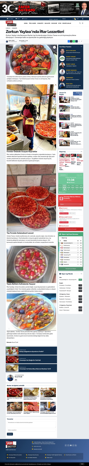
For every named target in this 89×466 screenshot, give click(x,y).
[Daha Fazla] (76, 41)
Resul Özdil (18, 377)
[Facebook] (66, 445)
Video (18, 18)
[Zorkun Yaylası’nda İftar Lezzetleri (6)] (31, 117)
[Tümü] (81, 46)
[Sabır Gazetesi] (11, 23)
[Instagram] (68, 445)
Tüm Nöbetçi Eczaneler (71, 229)
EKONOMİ (54, 23)
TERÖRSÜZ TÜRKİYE (71, 66)
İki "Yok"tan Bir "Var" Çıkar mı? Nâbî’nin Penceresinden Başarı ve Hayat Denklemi (74, 72)
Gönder (10, 434)
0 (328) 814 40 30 (64, 222)
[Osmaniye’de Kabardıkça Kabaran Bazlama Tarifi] (31, 392)
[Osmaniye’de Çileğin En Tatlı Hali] (14, 392)
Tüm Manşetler (12, 457)
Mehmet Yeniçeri (71, 56)
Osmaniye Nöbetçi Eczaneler (15, 454)
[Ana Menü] (82, 23)
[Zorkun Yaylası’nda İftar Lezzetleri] (31, 60)
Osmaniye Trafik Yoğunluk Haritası (54, 454)
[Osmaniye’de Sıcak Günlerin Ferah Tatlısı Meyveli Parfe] (14, 406)
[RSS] (76, 445)
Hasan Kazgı (69, 77)
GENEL (26, 23)
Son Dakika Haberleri (32, 457)
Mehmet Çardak (70, 64)
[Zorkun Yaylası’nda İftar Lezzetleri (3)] (31, 312)
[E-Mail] (16, 380)
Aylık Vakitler (63, 192)
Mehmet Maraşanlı (71, 70)
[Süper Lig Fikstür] (81, 273)
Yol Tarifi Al (73, 213)
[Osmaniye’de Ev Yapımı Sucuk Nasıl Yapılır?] (31, 406)
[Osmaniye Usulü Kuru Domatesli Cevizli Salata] (48, 392)
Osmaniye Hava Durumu (33, 454)
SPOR (59, 23)
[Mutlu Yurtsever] (62, 51)
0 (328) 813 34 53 (64, 213)
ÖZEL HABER (32, 23)
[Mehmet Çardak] (62, 65)
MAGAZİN (47, 23)
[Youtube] (71, 445)
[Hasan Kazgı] (62, 78)
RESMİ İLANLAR (66, 23)
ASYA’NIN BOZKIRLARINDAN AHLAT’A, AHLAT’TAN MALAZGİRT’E (73, 59)
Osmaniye (14, 28)
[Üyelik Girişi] (82, 18)
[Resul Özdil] (10, 377)
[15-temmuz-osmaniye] (44, 8)
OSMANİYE (40, 23)
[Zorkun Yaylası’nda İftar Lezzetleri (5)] (31, 198)
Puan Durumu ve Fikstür (71, 454)
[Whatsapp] (73, 445)
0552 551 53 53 (37, 446)
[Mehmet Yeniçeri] (62, 58)
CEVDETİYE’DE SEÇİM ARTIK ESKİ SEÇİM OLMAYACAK (73, 86)
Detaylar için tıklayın (71, 268)
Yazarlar (25, 18)
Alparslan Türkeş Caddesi (72, 79)
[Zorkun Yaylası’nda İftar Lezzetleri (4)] (31, 264)
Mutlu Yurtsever (71, 50)
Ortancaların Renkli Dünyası (73, 52)
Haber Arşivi (49, 457)
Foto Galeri (10, 18)
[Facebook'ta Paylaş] (69, 41)
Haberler (8, 28)
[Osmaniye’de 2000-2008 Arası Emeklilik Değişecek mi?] (48, 406)
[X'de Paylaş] (71, 41)
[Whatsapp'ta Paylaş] (74, 41)
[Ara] (80, 23)
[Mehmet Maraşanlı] (62, 71)
